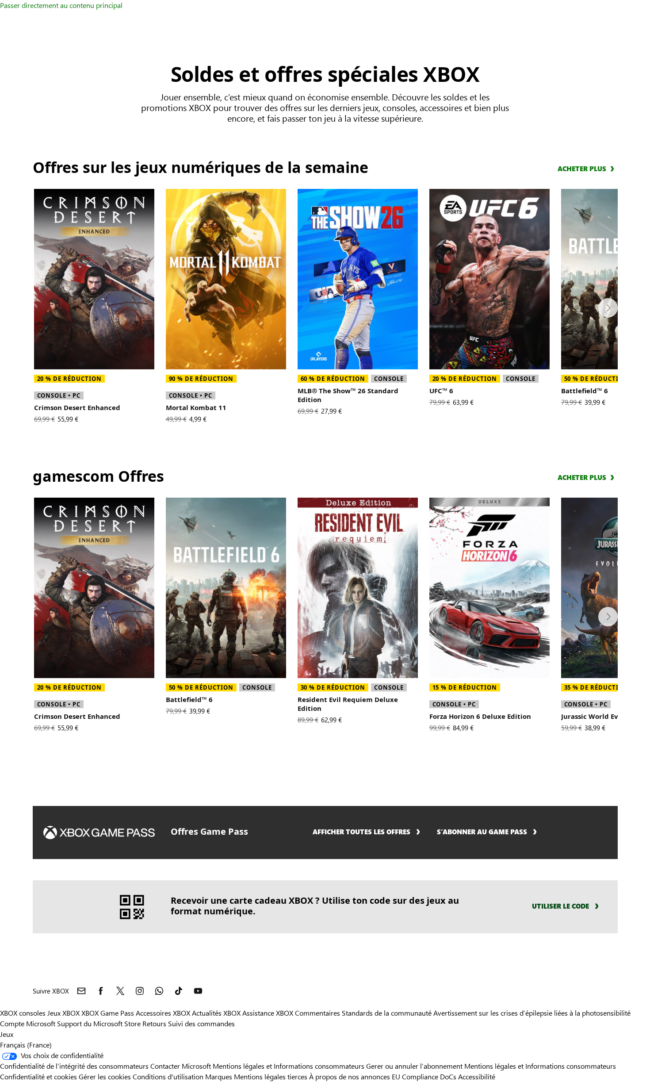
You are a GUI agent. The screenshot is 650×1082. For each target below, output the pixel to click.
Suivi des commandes (201, 1023)
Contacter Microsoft (180, 1065)
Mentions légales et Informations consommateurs (288, 1065)
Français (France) (26, 1044)
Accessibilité (476, 1076)
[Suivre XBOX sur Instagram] (140, 991)
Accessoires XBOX (164, 1012)
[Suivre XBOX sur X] (120, 991)
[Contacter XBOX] (81, 991)
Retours (154, 1023)
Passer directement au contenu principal (61, 5)
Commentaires (317, 1012)
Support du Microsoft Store (99, 1023)
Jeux (6, 1034)
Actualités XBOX (217, 1012)
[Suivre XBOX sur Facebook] (101, 991)
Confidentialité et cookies (38, 1076)
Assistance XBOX (268, 1012)
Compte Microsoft (27, 1023)
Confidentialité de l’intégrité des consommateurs (74, 1065)
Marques (218, 1076)
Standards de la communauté (387, 1012)
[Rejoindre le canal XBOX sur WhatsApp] (159, 991)
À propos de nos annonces (349, 1076)
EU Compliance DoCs (424, 1076)
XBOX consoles (23, 1012)
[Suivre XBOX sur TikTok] (179, 991)
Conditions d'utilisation (168, 1076)
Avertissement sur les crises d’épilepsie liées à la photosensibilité (532, 1012)
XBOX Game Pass (107, 1012)
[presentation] (608, 308)
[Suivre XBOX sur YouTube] (198, 991)
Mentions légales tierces (270, 1076)
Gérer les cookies (105, 1076)
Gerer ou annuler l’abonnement (414, 1065)
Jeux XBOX (64, 1012)
